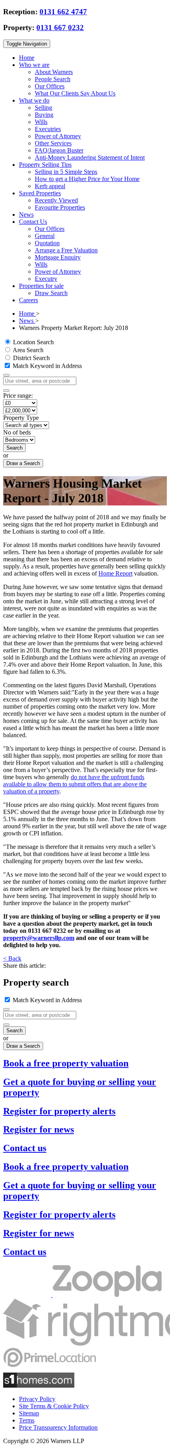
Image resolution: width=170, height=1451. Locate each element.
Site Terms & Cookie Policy (54, 1406)
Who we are (34, 64)
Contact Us (33, 221)
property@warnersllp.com (38, 937)
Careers (28, 300)
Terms (26, 1420)
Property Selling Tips (45, 164)
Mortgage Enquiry (58, 257)
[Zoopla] (107, 1294)
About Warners (54, 72)
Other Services (53, 143)
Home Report (115, 573)
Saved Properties (40, 193)
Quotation (47, 243)
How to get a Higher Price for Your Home (87, 178)
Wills (41, 121)
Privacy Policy (37, 1399)
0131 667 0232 (60, 27)
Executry (46, 278)
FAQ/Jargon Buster (59, 150)
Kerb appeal (50, 186)
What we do (34, 100)
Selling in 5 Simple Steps (66, 171)
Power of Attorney (58, 136)
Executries (48, 129)
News (26, 214)
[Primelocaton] (49, 1368)
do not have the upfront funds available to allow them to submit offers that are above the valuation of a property (75, 784)
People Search (52, 79)
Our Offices (49, 86)
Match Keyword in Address (46, 365)
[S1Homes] (38, 1385)
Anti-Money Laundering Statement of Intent (90, 157)
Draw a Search (23, 463)
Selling (43, 107)
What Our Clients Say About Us (75, 93)
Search (14, 448)
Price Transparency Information (58, 1427)
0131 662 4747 (63, 12)
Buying (44, 114)
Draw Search (51, 293)
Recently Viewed (56, 200)
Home (26, 57)
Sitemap (29, 1413)
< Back (12, 958)
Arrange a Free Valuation (66, 250)
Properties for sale (41, 285)
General (45, 236)
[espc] (28, 1294)
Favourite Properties (60, 207)
